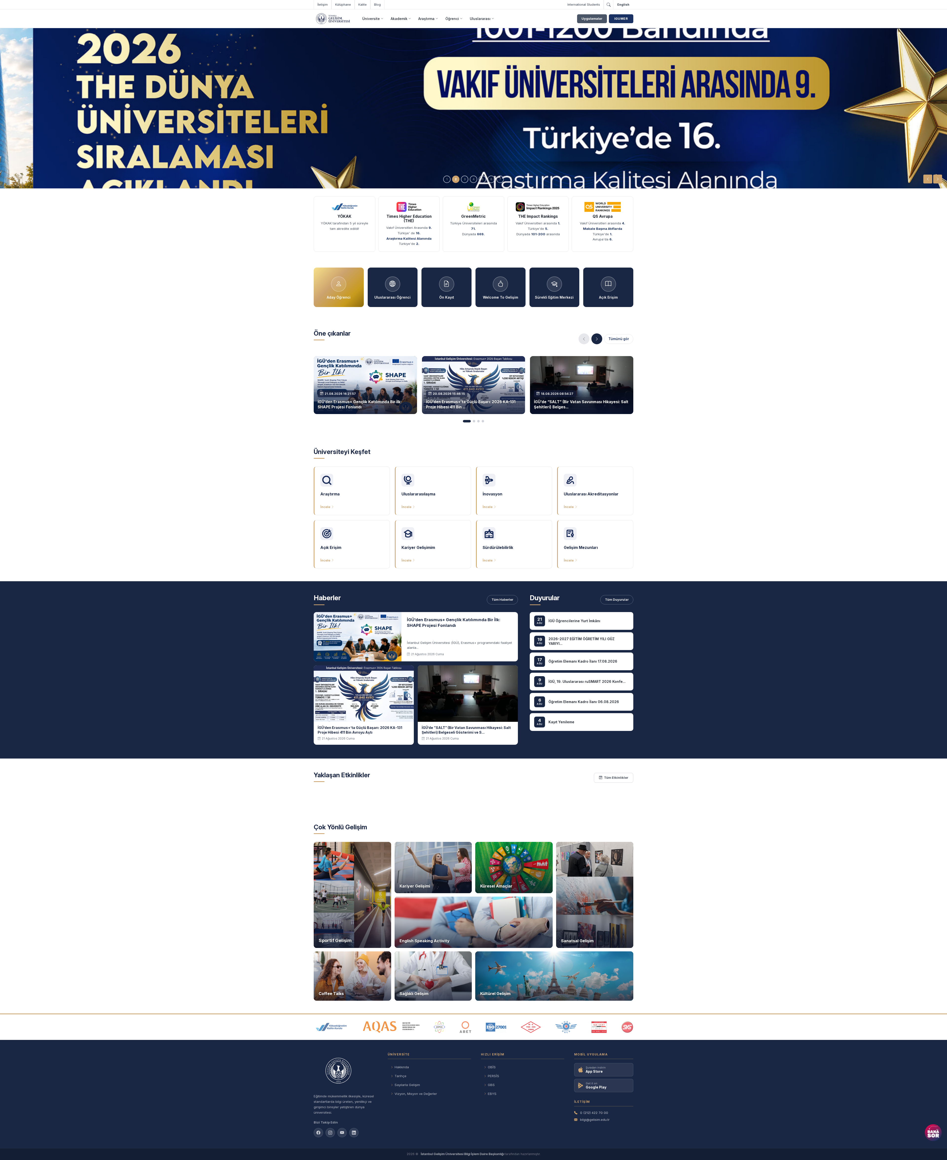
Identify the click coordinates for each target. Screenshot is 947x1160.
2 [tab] (456, 179)
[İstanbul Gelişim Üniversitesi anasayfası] (346, 1071)
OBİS (492, 1067)
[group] (473, 108)
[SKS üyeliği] (627, 1027)
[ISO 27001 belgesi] (496, 1027)
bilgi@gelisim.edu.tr (595, 1120)
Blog (377, 4)
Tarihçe (400, 1076)
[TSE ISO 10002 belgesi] (531, 1027)
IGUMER (621, 18)
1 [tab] (447, 179)
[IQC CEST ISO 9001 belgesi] (599, 1027)
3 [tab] (465, 179)
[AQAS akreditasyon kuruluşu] (391, 1027)
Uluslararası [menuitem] (480, 19)
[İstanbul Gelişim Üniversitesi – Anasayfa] (333, 18)
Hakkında (402, 1067)
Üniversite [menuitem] (371, 19)
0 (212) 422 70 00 (594, 1113)
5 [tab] (482, 179)
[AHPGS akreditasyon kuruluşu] (439, 1027)
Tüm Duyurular (617, 599)
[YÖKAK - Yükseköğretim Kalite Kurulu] (331, 1027)
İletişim (322, 4)
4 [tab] (473, 179)
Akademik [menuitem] (399, 19)
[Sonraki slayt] (937, 179)
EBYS (492, 1094)
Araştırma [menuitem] (426, 19)
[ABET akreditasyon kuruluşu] (465, 1027)
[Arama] (608, 4)
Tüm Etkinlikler (616, 777)
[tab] (467, 421)
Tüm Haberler (502, 599)
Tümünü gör (618, 339)
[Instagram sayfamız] (330, 1132)
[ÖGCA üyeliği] (566, 1027)
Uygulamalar (592, 18)
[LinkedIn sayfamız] (354, 1132)
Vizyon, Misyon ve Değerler (416, 1094)
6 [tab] (491, 179)
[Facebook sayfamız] (318, 1132)
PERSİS (493, 1076)
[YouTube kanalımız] (342, 1132)
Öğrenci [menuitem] (452, 19)
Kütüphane (343, 4)
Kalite (362, 4)
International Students (583, 4)
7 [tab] (500, 179)
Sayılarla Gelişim (407, 1085)
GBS (491, 1085)
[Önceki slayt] (927, 179)
